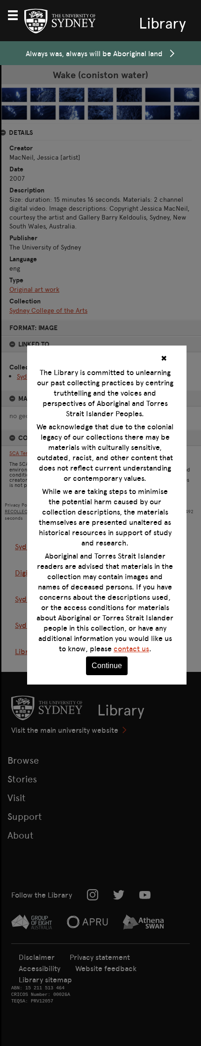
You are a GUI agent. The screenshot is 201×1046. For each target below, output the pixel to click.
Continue (107, 666)
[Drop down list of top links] (17, 14)
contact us (131, 648)
